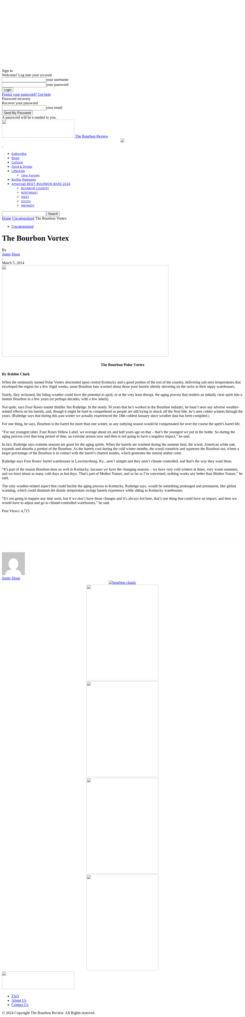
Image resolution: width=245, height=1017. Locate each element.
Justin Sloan (11, 254)
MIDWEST (27, 205)
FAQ (15, 996)
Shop (15, 158)
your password (57, 85)
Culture (17, 162)
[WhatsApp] (61, 532)
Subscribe (19, 154)
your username (57, 80)
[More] (79, 532)
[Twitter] (27, 532)
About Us (18, 1000)
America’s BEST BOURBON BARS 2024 (40, 184)
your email (54, 108)
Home (6, 218)
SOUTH (26, 201)
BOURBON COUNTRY (35, 188)
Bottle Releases (23, 179)
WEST (25, 197)
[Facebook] (10, 532)
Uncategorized (23, 218)
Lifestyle (18, 171)
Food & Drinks (21, 166)
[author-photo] (13, 574)
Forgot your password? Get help (26, 94)
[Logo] (2, 145)
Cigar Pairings (30, 175)
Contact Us (19, 1005)
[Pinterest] (44, 532)
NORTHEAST (29, 192)
